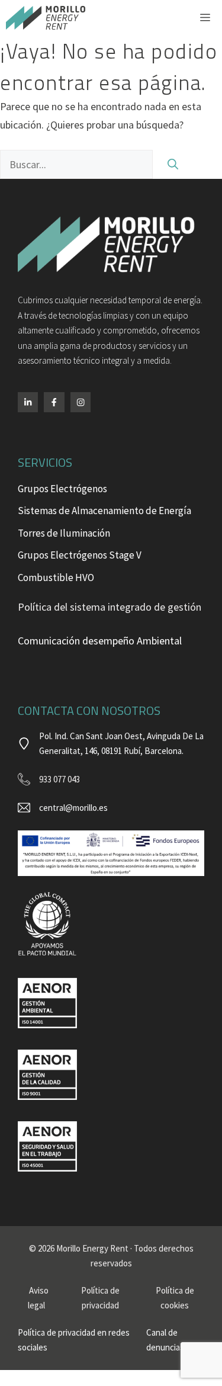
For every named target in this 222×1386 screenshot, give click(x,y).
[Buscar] (173, 164)
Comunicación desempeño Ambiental (100, 640)
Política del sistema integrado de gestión (109, 607)
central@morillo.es (73, 807)
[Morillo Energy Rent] (45, 18)
